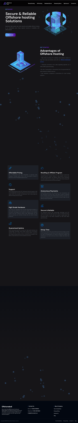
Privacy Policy (57, 411)
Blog (55, 415)
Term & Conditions (57, 408)
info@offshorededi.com (33, 413)
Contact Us (56, 413)
